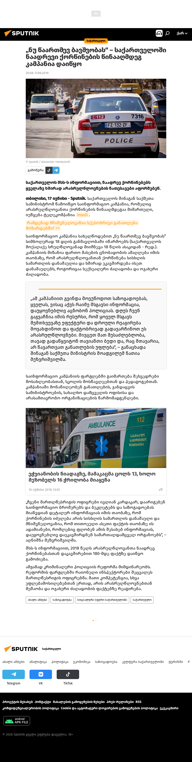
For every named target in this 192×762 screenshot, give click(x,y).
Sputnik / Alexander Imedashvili (49, 162)
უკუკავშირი (169, 708)
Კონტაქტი (43, 702)
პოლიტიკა (60, 662)
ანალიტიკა (38, 662)
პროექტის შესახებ (17, 702)
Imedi (82, 214)
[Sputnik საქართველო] (23, 37)
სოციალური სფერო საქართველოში (102, 600)
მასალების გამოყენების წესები (79, 702)
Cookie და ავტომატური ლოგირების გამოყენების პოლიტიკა (109, 708)
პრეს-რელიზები (120, 702)
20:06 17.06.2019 (37, 73)
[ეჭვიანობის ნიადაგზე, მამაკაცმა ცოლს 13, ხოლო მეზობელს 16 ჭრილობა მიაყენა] (96, 438)
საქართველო (142, 600)
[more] (161, 489)
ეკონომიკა (81, 662)
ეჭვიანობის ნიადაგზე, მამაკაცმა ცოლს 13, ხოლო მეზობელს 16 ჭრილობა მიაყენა (92, 477)
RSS (138, 702)
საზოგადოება (62, 600)
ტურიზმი (176, 662)
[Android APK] (17, 721)
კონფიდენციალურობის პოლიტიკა (30, 708)
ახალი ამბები (37, 600)
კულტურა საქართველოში (143, 662)
